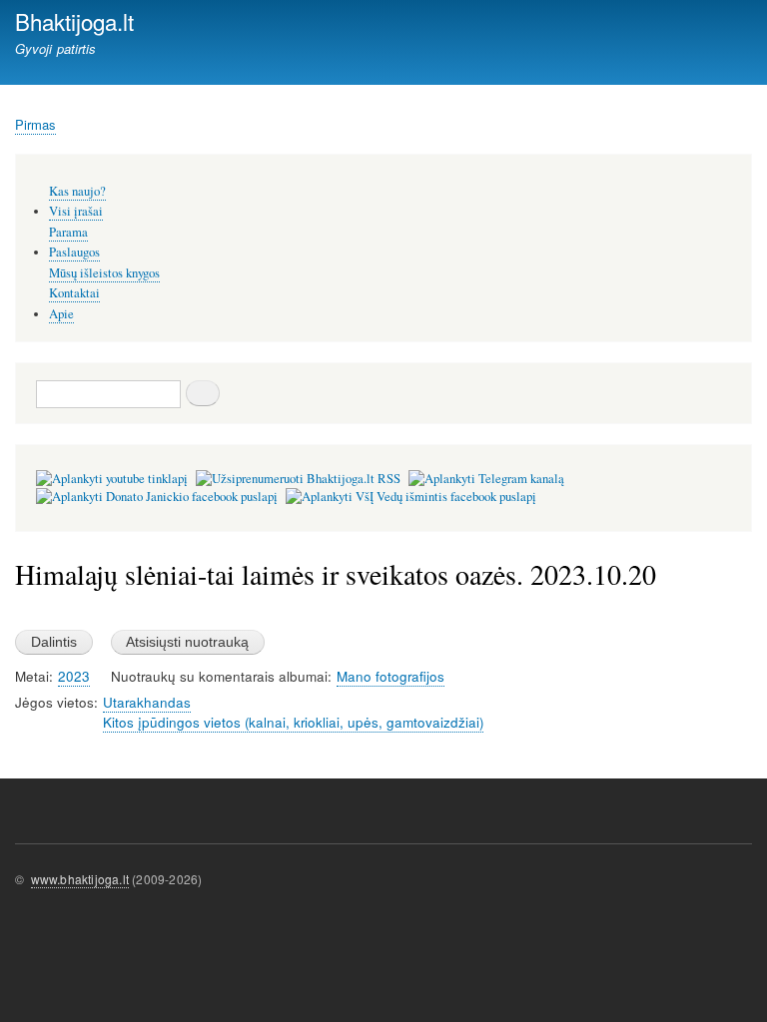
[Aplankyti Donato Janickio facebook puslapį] (157, 496)
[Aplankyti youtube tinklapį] (112, 478)
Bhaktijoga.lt (74, 21)
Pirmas (35, 124)
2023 (74, 676)
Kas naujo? (77, 191)
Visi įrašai (76, 211)
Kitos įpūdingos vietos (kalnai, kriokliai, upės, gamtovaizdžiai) (293, 722)
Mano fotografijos (390, 676)
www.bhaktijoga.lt (80, 878)
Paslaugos (74, 252)
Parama (68, 232)
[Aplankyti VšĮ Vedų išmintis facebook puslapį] (411, 496)
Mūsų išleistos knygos (104, 272)
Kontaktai (74, 292)
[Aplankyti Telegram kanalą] (486, 478)
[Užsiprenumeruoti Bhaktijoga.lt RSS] (298, 478)
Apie (61, 313)
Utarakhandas (147, 702)
